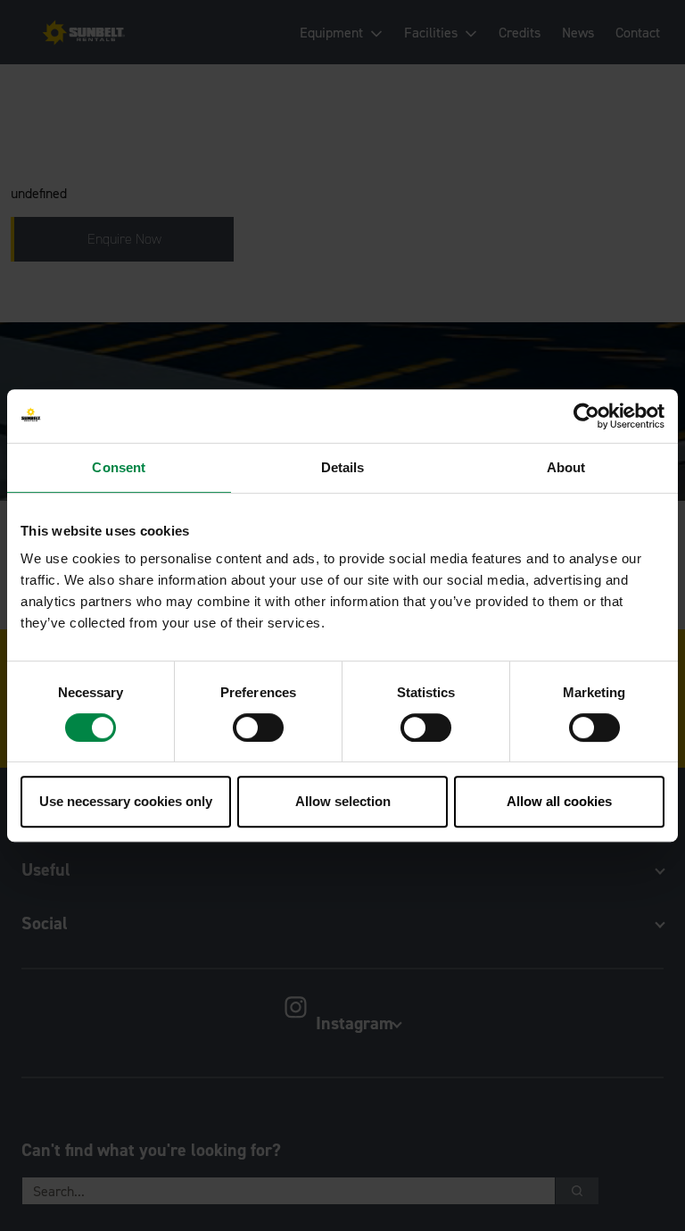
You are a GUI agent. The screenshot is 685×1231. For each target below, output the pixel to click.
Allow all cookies (559, 801)
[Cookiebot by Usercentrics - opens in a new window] (586, 416)
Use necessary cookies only (125, 801)
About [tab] (566, 467)
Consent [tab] (118, 467)
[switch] (258, 727)
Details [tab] (343, 467)
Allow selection (343, 801)
